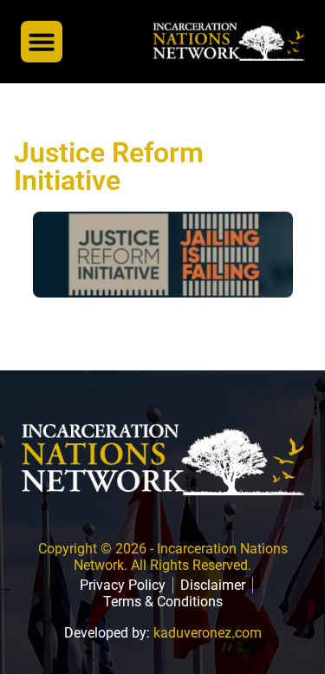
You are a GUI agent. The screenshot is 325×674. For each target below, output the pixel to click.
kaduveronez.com (207, 633)
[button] (41, 41)
